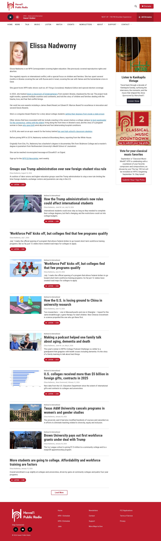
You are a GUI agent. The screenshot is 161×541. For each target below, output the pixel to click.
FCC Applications (126, 510)
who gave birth (29, 125)
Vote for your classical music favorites (133, 152)
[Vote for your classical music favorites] (133, 128)
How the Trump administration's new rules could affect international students (73, 201)
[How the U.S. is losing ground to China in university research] (26, 305)
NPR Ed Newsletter (30, 158)
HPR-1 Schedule (64, 516)
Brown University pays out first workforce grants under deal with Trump (73, 437)
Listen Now (133, 101)
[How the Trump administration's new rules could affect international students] (26, 203)
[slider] (21, 17)
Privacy (122, 521)
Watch (59, 24)
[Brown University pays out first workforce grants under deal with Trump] (26, 440)
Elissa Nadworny (15, 173)
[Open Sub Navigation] (22, 24)
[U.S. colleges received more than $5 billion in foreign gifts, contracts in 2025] (26, 378)
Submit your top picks (133, 179)
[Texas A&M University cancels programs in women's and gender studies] (26, 413)
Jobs (60, 526)
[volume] (17, 17)
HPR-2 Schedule (64, 521)
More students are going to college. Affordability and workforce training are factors (55, 462)
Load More (59, 492)
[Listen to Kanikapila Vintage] (133, 54)
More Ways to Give (96, 526)
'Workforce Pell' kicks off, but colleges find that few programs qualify (59, 233)
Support (92, 521)
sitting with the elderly (35, 123)
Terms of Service (126, 516)
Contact (92, 516)
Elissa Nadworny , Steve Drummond (55, 382)
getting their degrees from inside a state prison (84, 114)
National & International (52, 196)
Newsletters (93, 510)
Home (10, 24)
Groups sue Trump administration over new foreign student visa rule (58, 169)
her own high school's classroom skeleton (75, 131)
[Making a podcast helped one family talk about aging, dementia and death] (26, 342)
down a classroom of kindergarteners (42, 94)
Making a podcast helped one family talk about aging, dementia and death (72, 339)
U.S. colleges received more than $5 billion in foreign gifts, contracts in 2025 (76, 376)
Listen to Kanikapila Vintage (133, 79)
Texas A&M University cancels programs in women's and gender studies (74, 410)
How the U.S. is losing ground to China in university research (73, 302)
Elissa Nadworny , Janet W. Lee (54, 207)
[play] (10, 17)
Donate (147, 6)
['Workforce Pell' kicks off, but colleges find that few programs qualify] (26, 268)
